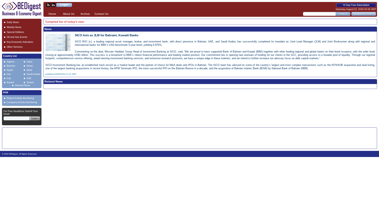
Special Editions (15, 32)
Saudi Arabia (33, 74)
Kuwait (10, 82)
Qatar (29, 70)
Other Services (15, 47)
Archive (85, 13)
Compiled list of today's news (65, 21)
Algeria (10, 61)
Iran (9, 74)
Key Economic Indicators (20, 42)
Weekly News (14, 27)
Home (52, 13)
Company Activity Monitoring (22, 102)
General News (22, 85)
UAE (28, 78)
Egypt (10, 70)
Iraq (9, 78)
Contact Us (101, 13)
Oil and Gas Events (17, 37)
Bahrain (11, 65)
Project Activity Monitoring (20, 98)
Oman (29, 65)
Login (64, 4)
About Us (68, 13)
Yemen (30, 82)
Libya (29, 61)
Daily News (13, 22)
